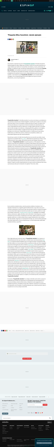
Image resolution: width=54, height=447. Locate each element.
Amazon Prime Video (14, 403)
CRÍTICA (5, 10)
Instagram (44, 10)
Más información (27, 445)
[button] (15, 59)
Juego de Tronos (33, 28)
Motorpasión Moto (34, 428)
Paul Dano (17, 260)
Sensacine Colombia (20, 441)
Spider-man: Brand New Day (14, 410)
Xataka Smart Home (5, 431)
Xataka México (4, 439)
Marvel (24, 28)
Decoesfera (40, 428)
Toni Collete (30, 249)
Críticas (13, 330)
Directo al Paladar (26, 427)
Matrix (49, 28)
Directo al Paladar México (26, 440)
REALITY (14, 10)
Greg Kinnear (30, 244)
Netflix (12, 405)
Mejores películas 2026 (22, 396)
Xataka (3, 427)
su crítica (24, 138)
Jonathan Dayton (23, 212)
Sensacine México (19, 439)
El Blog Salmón (48, 427)
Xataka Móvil (4, 428)
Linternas (20, 409)
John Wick (19, 28)
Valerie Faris (30, 212)
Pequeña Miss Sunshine (20, 330)
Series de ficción (5, 403)
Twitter (52, 10)
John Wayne (28, 28)
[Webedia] (5, 422)
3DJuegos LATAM (12, 439)
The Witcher (45, 28)
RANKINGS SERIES (31, 10)
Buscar (50, 418)
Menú (4, 6)
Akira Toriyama (39, 28)
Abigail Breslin (25, 268)
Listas (20, 405)
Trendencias (40, 427)
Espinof (27, 5)
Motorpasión (33, 427)
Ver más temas (5, 413)
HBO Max (20, 407)
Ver (27, 358)
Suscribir (45, 404)
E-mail (13, 39)
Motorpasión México (34, 439)
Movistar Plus (4, 405)
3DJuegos (11, 427)
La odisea (12, 407)
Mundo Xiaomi (4, 433)
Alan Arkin (27, 330)
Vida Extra (11, 428)
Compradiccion (40, 430)
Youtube (50, 10)
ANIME (18, 10)
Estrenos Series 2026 (35, 396)
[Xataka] (1, 1)
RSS (40, 412)
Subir (49, 422)
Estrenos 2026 (28, 396)
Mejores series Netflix (42, 396)
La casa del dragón (5, 409)
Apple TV (3, 407)
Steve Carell (28, 252)
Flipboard (48, 10)
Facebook (46, 10)
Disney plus (21, 403)
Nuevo (49, 6)
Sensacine (18, 427)
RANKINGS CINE (24, 10)
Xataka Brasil (4, 441)
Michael (11, 28)
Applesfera (3, 430)
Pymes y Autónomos (47, 429)
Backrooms (15, 28)
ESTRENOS (10, 10)
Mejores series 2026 (14, 396)
